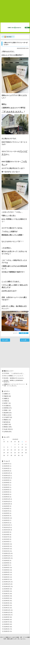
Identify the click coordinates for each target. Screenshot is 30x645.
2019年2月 (6, 605)
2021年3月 (6, 546)
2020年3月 (6, 574)
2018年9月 (6, 617)
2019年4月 (6, 600)
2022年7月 (6, 511)
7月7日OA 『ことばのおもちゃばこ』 (14, 373)
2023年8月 (6, 482)
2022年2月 (6, 520)
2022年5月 (6, 513)
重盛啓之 (7, 419)
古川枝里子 (8, 417)
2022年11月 (7, 501)
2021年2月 (6, 548)
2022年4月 (6, 515)
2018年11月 (7, 612)
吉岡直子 (7, 424)
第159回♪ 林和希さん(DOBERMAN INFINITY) (13, 381)
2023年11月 (7, 475)
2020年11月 (7, 555)
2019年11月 (7, 584)
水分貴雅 (7, 405)
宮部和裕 (7, 408)
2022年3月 (6, 518)
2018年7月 (6, 622)
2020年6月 (6, 567)
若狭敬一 (7, 410)
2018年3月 (6, 631)
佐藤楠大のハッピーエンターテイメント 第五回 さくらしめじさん (15, 385)
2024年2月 (6, 470)
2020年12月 (7, 553)
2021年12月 (7, 525)
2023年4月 (6, 492)
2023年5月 (6, 489)
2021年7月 (6, 537)
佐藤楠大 (7, 393)
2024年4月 (6, 466)
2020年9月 (6, 560)
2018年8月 (6, 619)
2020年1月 (6, 579)
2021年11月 (7, 527)
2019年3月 (6, 603)
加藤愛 (6, 398)
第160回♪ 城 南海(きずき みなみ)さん (14, 378)
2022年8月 (6, 508)
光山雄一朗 (23, 333)
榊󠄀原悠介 (7, 426)
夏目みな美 (7, 415)
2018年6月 (6, 624)
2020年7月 (6, 565)
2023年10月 (7, 478)
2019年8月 (6, 591)
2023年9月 (6, 480)
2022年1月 (6, 522)
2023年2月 (6, 496)
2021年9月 (6, 532)
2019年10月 (7, 586)
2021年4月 (6, 544)
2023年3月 (6, 494)
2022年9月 (6, 506)
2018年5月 (6, 626)
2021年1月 (6, 551)
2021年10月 (7, 529)
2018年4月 (6, 629)
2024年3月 (6, 468)
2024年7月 (6, 463)
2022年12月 (7, 499)
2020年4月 (6, 572)
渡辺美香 (7, 412)
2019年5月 (6, 598)
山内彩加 (7, 431)
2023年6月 (6, 487)
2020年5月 (6, 570)
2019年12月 (7, 581)
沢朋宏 (6, 400)
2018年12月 (7, 610)
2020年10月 (7, 558)
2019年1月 (6, 607)
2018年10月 (7, 614)
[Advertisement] (15, 11)
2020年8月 (6, 563)
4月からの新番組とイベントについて (13, 375)
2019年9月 (6, 588)
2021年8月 (6, 534)
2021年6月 (6, 539)
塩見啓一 (7, 403)
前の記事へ (5, 340)
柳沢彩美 (7, 422)
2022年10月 (7, 503)
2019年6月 (6, 596)
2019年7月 (6, 593)
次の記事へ (24, 340)
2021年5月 (6, 541)
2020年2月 (6, 577)
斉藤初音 (7, 396)
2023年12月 (7, 473)
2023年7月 (6, 485)
